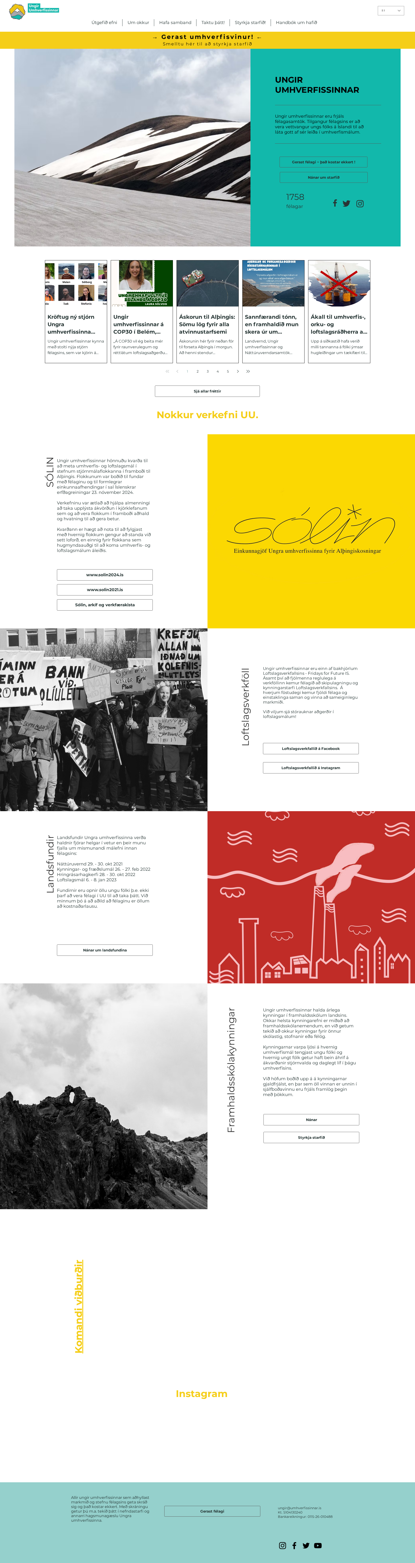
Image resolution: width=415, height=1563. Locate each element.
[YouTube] (318, 1545)
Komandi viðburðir (78, 1307)
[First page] (167, 371)
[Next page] (238, 371)
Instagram (202, 1393)
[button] (104, 22)
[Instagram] (282, 1545)
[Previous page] (177, 371)
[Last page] (248, 371)
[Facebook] (294, 1545)
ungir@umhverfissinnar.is (299, 1508)
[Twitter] (306, 1545)
